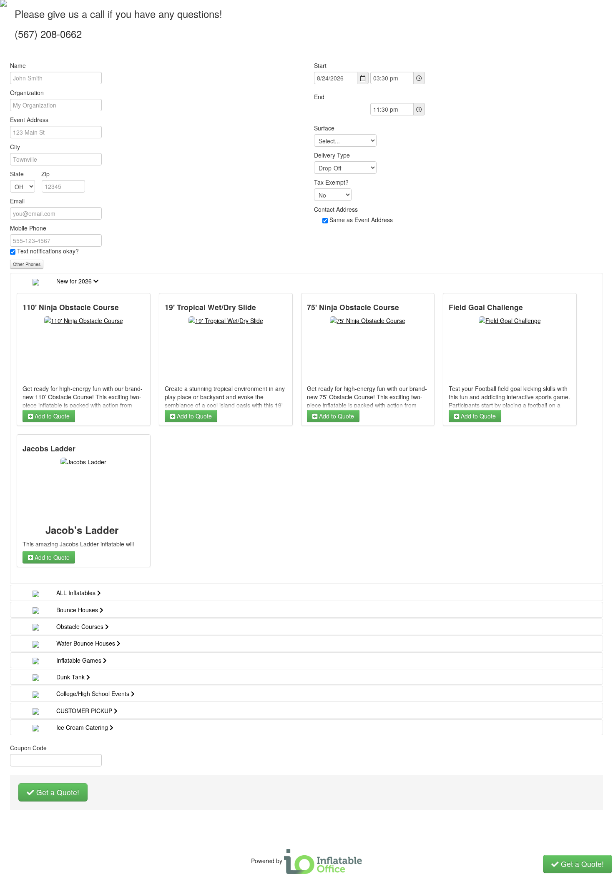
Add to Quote (51, 416)
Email (17, 201)
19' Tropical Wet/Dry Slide (210, 307)
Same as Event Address (361, 219)
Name (18, 65)
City (15, 147)
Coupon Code (28, 748)
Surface (324, 128)
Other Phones (26, 264)
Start (320, 65)
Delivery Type (332, 155)
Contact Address (336, 209)
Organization (27, 92)
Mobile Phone (28, 228)
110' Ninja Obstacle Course (71, 307)
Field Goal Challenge (486, 307)
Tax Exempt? (331, 182)
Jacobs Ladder (49, 448)
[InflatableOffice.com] (323, 860)
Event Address (29, 119)
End (319, 97)
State (30, 174)
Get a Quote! (56, 792)
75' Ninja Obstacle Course (353, 307)
